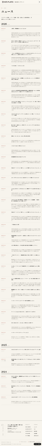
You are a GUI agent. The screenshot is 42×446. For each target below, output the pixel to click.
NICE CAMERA (28, 426)
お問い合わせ (36, 435)
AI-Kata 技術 (27, 433)
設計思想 (35, 431)
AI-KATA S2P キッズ (28, 431)
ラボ (34, 429)
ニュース (35, 426)
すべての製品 (27, 435)
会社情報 (35, 433)
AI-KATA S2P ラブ (28, 429)
